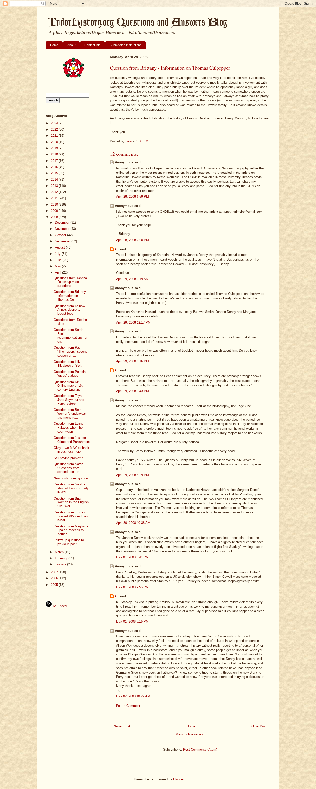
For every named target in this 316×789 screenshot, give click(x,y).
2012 (55, 192)
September (63, 241)
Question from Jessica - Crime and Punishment (72, 439)
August (60, 247)
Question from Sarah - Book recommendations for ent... (70, 335)
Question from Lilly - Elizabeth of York (68, 363)
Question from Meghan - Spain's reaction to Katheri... (71, 530)
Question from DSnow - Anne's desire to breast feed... (70, 309)
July (58, 254)
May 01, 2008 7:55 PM (132, 587)
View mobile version (190, 734)
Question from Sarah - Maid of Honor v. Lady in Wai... (71, 488)
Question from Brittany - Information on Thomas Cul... (71, 295)
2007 (55, 572)
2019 (55, 148)
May (58, 266)
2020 (55, 142)
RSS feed (59, 606)
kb (116, 249)
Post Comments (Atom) (200, 749)
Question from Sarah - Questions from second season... (69, 468)
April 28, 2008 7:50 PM (132, 240)
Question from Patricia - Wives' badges (71, 374)
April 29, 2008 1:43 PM (132, 391)
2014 (55, 179)
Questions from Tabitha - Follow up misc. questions (71, 282)
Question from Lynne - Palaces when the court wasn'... (69, 427)
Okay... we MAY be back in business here (71, 450)
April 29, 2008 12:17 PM (133, 322)
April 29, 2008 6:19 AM (132, 279)
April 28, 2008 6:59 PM (132, 196)
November (62, 229)
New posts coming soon (71, 478)
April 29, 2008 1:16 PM (132, 361)
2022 (55, 129)
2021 (55, 135)
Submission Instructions (125, 45)
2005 (55, 585)
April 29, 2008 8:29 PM (132, 475)
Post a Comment (128, 706)
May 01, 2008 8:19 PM (132, 621)
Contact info (92, 45)
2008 (55, 217)
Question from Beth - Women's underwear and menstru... (70, 413)
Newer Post (122, 726)
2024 (55, 123)
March (60, 552)
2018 (55, 154)
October (61, 235)
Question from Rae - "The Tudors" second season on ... (70, 351)
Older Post (259, 726)
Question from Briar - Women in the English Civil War (71, 502)
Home (54, 45)
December (62, 222)
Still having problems (68, 458)
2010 (55, 204)
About (71, 45)
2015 (55, 173)
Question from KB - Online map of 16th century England (69, 385)
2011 (55, 198)
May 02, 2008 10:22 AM (133, 696)
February (61, 558)
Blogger (178, 779)
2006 (55, 578)
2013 (55, 186)
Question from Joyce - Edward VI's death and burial (71, 516)
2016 (55, 167)
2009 (55, 210)
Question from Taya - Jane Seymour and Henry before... (69, 399)
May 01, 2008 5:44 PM (132, 557)
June (59, 260)
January (61, 564)
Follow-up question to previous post (69, 542)
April (58, 272)
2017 (55, 161)
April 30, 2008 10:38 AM (133, 523)
